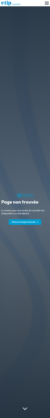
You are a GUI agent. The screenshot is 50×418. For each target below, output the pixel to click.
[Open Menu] (47, 3)
